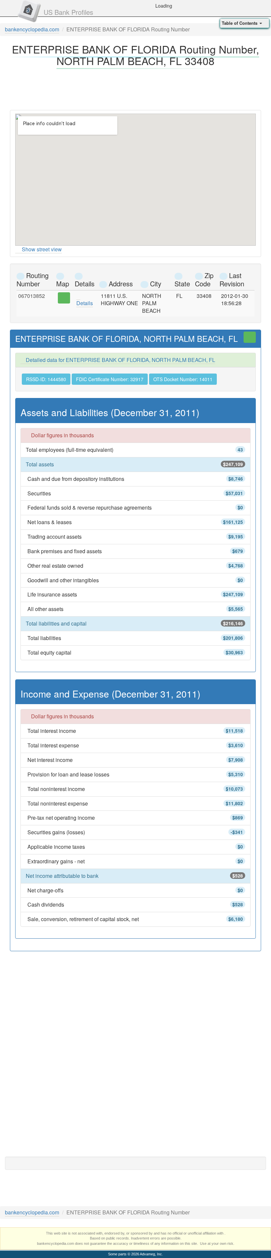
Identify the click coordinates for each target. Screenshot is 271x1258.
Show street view (42, 249)
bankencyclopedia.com (32, 29)
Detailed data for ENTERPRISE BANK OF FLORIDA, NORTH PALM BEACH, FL (119, 360)
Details (84, 303)
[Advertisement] (135, 87)
